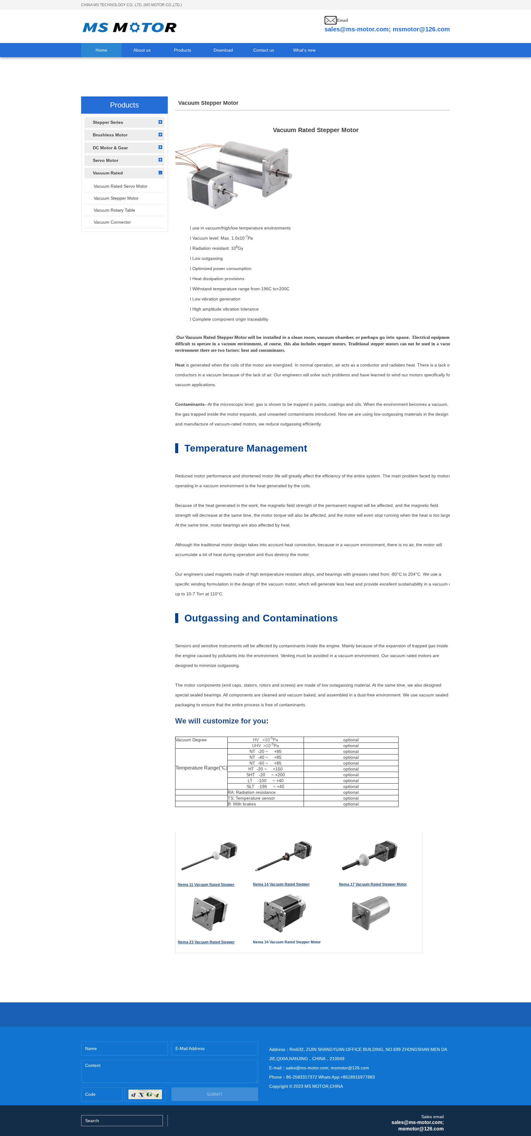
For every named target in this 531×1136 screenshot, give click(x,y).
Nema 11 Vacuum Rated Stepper (206, 885)
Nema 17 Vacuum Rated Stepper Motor (373, 884)
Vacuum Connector (112, 222)
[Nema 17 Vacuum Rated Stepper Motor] (369, 838)
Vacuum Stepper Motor (116, 198)
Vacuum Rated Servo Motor (121, 186)
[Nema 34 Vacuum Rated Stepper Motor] (283, 895)
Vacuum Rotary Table (114, 210)
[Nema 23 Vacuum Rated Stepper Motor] (208, 895)
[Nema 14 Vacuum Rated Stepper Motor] (283, 838)
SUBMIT (214, 1094)
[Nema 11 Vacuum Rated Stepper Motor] (208, 838)
